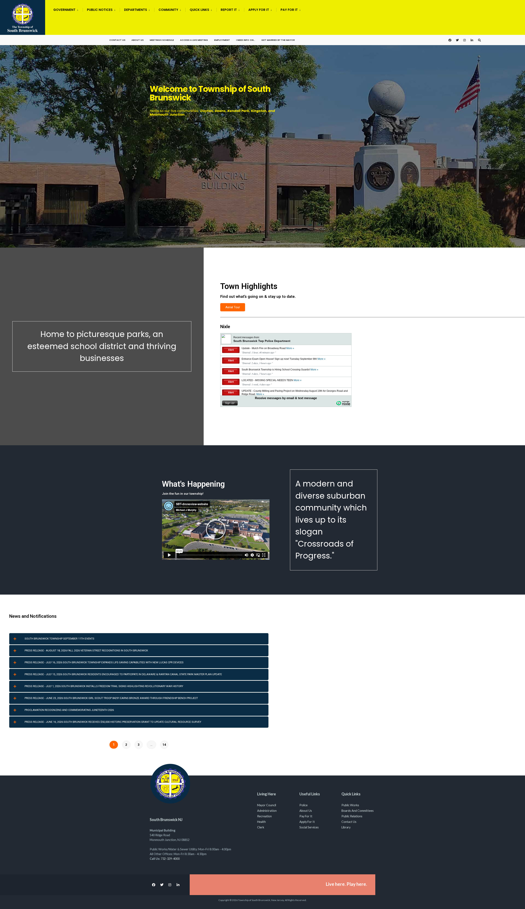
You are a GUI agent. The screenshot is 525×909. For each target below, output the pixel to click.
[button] (215, 529)
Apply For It (307, 821)
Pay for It (289, 10)
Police (303, 805)
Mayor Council (266, 805)
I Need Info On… (245, 40)
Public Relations (351, 816)
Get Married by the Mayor (278, 40)
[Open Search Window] (479, 40)
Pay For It (305, 816)
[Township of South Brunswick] (262, 141)
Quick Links (199, 10)
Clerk (260, 827)
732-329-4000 (170, 858)
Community (168, 10)
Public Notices (100, 10)
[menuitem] (68, 9)
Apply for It (258, 10)
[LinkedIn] (472, 40)
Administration (267, 810)
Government (64, 10)
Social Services (309, 827)
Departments (135, 10)
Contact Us (117, 40)
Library (345, 827)
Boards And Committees (357, 810)
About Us (137, 40)
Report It (229, 10)
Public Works (350, 805)
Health (261, 821)
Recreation (264, 816)
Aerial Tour (232, 307)
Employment (222, 40)
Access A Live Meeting (194, 40)
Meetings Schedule (162, 40)
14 (164, 745)
